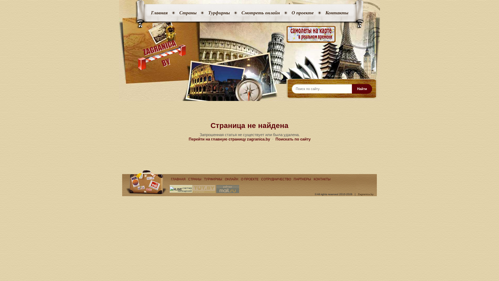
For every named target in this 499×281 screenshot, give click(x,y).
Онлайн (231, 179)
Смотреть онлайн (260, 12)
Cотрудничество (276, 179)
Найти (362, 89)
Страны (187, 12)
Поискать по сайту (293, 139)
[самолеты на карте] (249, 34)
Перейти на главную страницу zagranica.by (229, 139)
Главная (159, 12)
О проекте (303, 12)
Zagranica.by (365, 194)
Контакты (336, 12)
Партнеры (302, 179)
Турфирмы (219, 12)
